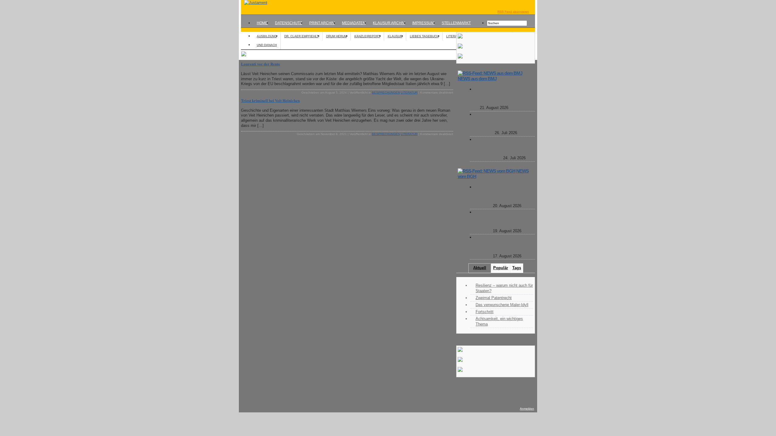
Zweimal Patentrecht (494, 298)
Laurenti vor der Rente (260, 64)
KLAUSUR (395, 36)
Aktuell (479, 268)
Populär (500, 268)
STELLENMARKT (456, 23)
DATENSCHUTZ (288, 23)
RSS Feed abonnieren (513, 11)
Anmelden (527, 408)
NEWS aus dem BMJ (477, 78)
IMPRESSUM (423, 23)
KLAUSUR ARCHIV (389, 23)
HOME (262, 23)
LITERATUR (454, 36)
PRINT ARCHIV (322, 23)
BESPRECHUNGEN (386, 92)
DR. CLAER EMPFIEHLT (301, 36)
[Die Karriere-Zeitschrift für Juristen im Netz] (254, 2)
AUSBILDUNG (267, 36)
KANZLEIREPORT (367, 36)
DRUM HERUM (336, 36)
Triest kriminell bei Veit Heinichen (270, 100)
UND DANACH (267, 45)
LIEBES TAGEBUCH (424, 36)
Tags (516, 268)
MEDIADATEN (354, 23)
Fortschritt (484, 311)
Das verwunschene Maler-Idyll (502, 304)
